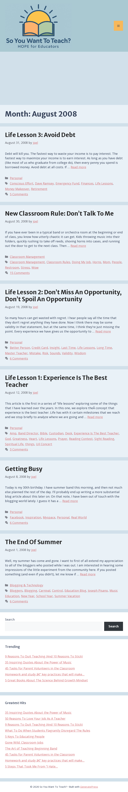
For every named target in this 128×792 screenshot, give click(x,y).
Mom (106, 262)
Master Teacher (16, 353)
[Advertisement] (64, 76)
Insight (55, 348)
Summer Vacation (67, 596)
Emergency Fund (67, 183)
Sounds (55, 353)
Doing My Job (81, 262)
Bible (43, 433)
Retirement (39, 189)
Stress (25, 267)
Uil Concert (44, 444)
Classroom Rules (58, 262)
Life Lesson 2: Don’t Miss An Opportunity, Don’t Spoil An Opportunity (63, 296)
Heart (33, 439)
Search (10, 619)
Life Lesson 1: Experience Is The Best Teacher (56, 381)
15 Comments (20, 273)
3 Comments (19, 449)
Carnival (44, 591)
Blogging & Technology (26, 585)
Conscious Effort (21, 183)
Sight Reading (104, 439)
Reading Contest (81, 439)
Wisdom (80, 353)
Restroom (12, 267)
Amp (13, 433)
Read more (78, 167)
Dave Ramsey (44, 183)
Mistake (35, 353)
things (29, 444)
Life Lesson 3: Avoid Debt (40, 135)
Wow (35, 267)
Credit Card (40, 348)
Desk (68, 433)
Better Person (20, 348)
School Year (44, 596)
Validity (67, 353)
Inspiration (33, 517)
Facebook (17, 517)
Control (57, 591)
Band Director (28, 433)
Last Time (68, 348)
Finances (87, 183)
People (117, 262)
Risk (45, 353)
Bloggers (16, 591)
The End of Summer (33, 542)
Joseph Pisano (98, 591)
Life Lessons (104, 183)
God (8, 439)
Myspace (49, 517)
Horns (96, 262)
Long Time (104, 348)
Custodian (56, 433)
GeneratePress (89, 786)
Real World (79, 517)
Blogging (30, 591)
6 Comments (19, 358)
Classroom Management (27, 257)
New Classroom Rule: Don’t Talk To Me (59, 213)
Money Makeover (17, 189)
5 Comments (19, 194)
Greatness (19, 439)
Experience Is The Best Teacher (96, 433)
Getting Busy (23, 469)
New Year (27, 596)
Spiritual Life (14, 444)
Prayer (62, 439)
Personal (16, 178)
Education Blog (75, 591)
